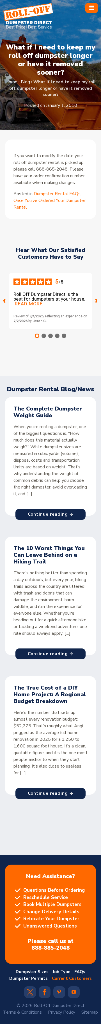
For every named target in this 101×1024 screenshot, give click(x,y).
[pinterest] (59, 992)
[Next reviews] (96, 301)
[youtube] (74, 992)
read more (29, 303)
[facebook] (44, 994)
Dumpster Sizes (32, 972)
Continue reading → (51, 514)
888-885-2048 (50, 948)
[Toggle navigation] (91, 8)
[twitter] (30, 994)
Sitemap (89, 1012)
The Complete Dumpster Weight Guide (47, 412)
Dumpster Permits (28, 978)
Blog (25, 82)
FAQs (79, 972)
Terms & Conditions (22, 1012)
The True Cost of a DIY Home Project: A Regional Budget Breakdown (49, 694)
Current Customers (72, 978)
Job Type (61, 972)
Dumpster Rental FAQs (57, 194)
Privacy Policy (61, 1012)
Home (11, 82)
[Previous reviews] (4, 301)
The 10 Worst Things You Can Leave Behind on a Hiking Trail (49, 554)
